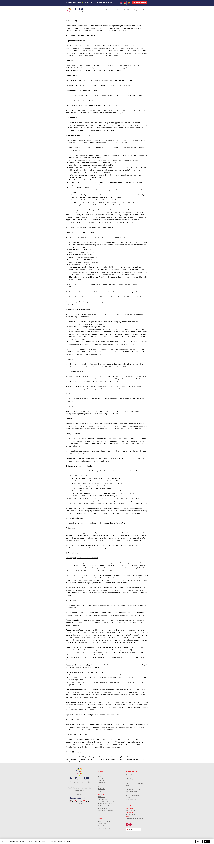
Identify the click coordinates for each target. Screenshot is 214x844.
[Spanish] (128, 3)
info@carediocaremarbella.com (88, 90)
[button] (100, 9)
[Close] (212, 841)
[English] (121, 3)
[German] (124, 3)
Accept (207, 841)
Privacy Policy (66, 841)
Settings (199, 841)
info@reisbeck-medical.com (104, 2)
